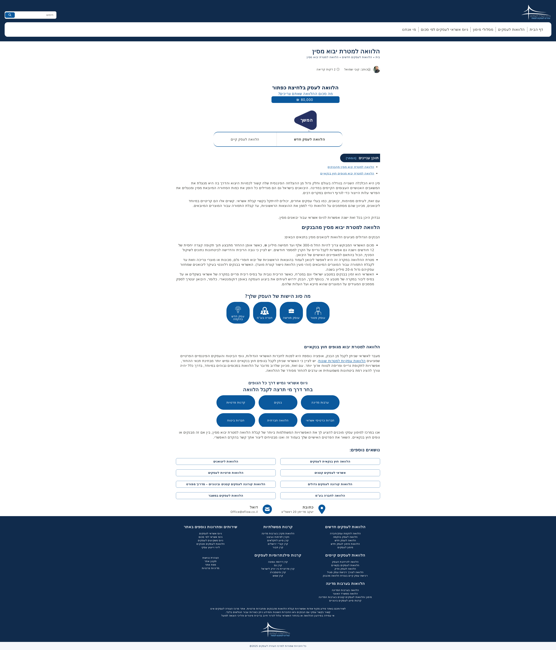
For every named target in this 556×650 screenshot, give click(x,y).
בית (378, 57)
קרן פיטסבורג (278, 572)
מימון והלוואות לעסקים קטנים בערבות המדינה (345, 597)
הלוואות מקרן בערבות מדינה (278, 533)
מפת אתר (210, 564)
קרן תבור (278, 547)
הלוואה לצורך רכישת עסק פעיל (345, 572)
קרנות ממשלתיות (278, 526)
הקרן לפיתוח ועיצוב (278, 537)
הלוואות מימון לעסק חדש (345, 543)
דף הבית (536, 29)
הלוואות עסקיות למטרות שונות (342, 361)
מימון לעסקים (345, 547)
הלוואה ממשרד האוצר (345, 593)
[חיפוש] (10, 15)
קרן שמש (278, 575)
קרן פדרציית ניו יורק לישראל (278, 568)
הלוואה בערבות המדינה (345, 590)
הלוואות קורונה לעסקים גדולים (330, 484)
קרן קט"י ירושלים (278, 543)
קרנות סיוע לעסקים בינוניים (345, 600)
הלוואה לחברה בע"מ (330, 495)
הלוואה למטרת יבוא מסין (346, 51)
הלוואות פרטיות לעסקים (226, 473)
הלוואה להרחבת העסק (345, 561)
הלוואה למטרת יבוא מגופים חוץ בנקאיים (347, 173)
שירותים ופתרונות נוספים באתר (210, 526)
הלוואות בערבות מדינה (345, 583)
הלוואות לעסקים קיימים (345, 555)
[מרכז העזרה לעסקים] (538, 12)
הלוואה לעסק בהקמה (345, 537)
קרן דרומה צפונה (278, 561)
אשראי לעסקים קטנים (330, 473)
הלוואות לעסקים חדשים (357, 57)
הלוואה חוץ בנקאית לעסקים (330, 461)
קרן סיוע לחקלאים (278, 540)
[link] (303, 509)
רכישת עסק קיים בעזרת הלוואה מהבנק (345, 575)
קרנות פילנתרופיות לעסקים (278, 555)
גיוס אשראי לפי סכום (211, 537)
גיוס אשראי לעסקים (210, 533)
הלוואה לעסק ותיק (345, 568)
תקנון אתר (211, 561)
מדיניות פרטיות (211, 568)
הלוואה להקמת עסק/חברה (345, 533)
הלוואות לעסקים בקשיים (345, 565)
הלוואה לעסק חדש (345, 540)
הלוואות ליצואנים (225, 461)
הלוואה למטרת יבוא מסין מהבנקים (351, 167)
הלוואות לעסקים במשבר (226, 495)
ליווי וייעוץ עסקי (210, 547)
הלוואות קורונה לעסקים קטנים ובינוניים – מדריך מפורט (225, 484)
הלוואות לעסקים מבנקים (210, 543)
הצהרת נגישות (210, 557)
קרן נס (278, 565)
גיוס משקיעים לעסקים (210, 540)
